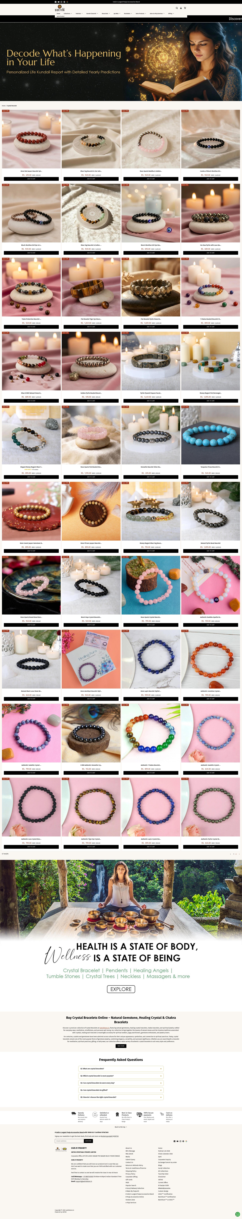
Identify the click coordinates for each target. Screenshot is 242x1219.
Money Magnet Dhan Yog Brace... (151, 543)
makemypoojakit (107, 1136)
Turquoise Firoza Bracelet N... (211, 467)
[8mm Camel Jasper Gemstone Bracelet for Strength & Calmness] (31, 511)
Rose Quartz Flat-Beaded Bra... (91, 467)
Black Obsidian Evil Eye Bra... (151, 245)
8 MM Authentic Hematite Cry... (91, 765)
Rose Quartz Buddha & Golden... (151, 171)
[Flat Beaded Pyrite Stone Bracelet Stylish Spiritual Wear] (151, 287)
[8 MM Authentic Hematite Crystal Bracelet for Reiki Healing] (91, 733)
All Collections (163, 1171)
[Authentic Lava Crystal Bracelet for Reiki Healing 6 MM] (31, 807)
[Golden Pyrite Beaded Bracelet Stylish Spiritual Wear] (91, 361)
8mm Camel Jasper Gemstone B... (31, 543)
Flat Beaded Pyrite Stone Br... (151, 319)
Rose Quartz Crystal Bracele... (151, 617)
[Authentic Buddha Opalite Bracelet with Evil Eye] (210, 585)
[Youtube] (58, 2)
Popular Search (131, 1185)
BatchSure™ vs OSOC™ (166, 1200)
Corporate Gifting (131, 1177)
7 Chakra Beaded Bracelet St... (210, 319)
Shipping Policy (131, 1171)
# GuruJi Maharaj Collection (135, 1188)
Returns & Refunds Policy (134, 1165)
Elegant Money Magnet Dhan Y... (31, 467)
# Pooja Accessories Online (135, 1197)
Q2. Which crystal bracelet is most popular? (97, 1076)
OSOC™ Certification (165, 1194)
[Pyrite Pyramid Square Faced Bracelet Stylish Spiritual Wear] (151, 361)
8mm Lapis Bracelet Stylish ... (151, 691)
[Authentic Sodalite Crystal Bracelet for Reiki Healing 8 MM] (31, 733)
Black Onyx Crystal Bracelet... (91, 617)
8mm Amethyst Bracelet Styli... (91, 691)
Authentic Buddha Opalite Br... (210, 617)
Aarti (160, 1157)
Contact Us (129, 1162)
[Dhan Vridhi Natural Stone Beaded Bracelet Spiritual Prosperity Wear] (31, 361)
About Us (129, 1148)
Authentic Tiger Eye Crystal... (91, 839)
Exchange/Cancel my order (167, 1162)
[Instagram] (61, 2)
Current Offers (163, 1182)
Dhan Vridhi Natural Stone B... (31, 393)
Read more (121, 1046)
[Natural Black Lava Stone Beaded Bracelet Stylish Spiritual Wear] (31, 659)
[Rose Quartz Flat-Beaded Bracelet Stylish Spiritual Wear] (91, 435)
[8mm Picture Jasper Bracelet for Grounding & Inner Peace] (91, 511)
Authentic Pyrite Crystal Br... (210, 839)
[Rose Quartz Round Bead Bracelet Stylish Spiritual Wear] (31, 585)
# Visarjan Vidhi (163, 1185)
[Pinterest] (64, 2)
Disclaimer (162, 1177)
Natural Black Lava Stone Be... (31, 691)
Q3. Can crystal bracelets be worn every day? (97, 1083)
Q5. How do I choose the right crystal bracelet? (98, 1097)
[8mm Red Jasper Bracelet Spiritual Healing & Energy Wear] (31, 139)
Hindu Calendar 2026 (165, 1154)
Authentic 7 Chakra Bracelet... (151, 765)
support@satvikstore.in (84, 1181)
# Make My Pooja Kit (132, 1191)
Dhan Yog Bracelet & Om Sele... (91, 171)
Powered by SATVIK (60, 1212)
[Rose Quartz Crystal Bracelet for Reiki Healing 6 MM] (151, 585)
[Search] (177, 7)
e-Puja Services (131, 1203)
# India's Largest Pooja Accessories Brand (140, 1194)
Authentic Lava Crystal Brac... (31, 839)
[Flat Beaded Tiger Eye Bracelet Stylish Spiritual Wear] (91, 287)
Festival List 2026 (164, 1151)
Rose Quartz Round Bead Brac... (31, 617)
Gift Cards (129, 1180)
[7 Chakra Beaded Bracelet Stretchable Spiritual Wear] (210, 287)
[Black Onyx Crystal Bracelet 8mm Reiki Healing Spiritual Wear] (91, 585)
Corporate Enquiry (164, 1159)
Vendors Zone (130, 1200)
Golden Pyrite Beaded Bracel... (91, 393)
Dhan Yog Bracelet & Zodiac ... (91, 245)
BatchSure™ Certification (167, 1197)
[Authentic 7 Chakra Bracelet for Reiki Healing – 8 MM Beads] (151, 733)
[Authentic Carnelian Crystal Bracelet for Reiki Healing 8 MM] (210, 659)
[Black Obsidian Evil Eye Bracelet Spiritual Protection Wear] (151, 213)
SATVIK (116, 1136)
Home (160, 1148)
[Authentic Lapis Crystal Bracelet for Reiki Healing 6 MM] (151, 807)
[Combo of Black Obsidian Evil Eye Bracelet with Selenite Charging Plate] (210, 139)
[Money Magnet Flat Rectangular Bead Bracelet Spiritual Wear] (210, 361)
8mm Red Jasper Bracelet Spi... (31, 171)
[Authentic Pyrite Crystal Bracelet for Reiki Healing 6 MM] (210, 807)
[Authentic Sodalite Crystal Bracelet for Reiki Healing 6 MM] (210, 733)
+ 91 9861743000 (87, 1176)
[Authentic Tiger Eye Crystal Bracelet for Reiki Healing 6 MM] (91, 807)
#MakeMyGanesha (164, 1188)
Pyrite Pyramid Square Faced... (150, 393)
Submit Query (130, 1159)
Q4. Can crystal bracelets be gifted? (94, 1090)
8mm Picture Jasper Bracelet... (91, 543)
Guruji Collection (164, 1168)
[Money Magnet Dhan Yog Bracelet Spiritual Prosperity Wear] (151, 511)
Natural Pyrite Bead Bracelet (210, 543)
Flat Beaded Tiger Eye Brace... (91, 319)
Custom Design (163, 1191)
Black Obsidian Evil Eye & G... (31, 245)
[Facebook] (55, 2)
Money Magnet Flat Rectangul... (210, 393)
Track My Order (163, 1174)
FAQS (127, 1182)
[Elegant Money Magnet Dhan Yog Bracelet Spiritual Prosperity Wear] (31, 435)
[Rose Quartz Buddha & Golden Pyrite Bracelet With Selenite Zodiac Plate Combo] (151, 139)
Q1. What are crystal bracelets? (92, 1069)
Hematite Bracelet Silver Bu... (151, 467)
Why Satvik (129, 1154)
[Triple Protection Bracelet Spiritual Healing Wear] (31, 287)
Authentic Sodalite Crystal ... (31, 765)
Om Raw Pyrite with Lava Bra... (210, 245)
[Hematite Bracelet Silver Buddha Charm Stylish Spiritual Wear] (151, 435)
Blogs (160, 1165)
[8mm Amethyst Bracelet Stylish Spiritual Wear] (91, 659)
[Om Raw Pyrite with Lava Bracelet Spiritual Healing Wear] (210, 213)
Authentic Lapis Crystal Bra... (151, 839)
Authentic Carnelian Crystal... (211, 691)
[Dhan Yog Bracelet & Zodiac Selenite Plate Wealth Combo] (91, 213)
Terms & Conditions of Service (136, 1168)
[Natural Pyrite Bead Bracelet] (210, 511)
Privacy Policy (130, 1174)
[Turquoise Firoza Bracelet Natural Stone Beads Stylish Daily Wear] (210, 435)
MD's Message (130, 1151)
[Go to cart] (185, 7)
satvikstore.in (70, 1210)
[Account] (181, 7)
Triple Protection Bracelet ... (31, 319)
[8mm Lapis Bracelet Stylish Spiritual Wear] (151, 659)
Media (128, 1157)
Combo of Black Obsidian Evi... (210, 171)
